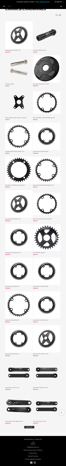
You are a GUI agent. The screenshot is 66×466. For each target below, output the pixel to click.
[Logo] (9, 6)
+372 (33, 442)
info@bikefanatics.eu (33, 447)
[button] (61, 412)
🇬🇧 (58, 1)
